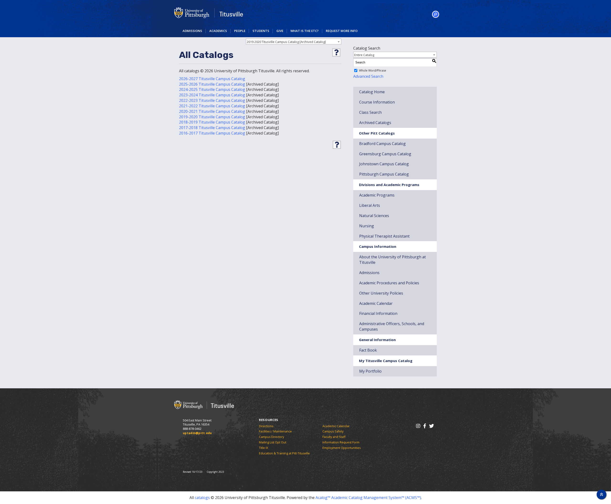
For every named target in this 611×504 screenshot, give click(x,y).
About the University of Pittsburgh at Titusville (392, 259)
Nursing (366, 226)
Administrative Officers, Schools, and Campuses (391, 326)
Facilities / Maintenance (275, 431)
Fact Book (368, 350)
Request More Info (342, 31)
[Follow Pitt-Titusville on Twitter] (431, 426)
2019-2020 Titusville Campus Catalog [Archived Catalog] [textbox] (286, 42)
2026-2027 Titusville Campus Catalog (212, 78)
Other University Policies (381, 293)
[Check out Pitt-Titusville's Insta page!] (418, 426)
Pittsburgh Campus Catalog (384, 174)
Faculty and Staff (333, 437)
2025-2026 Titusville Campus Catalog (212, 84)
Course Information (377, 102)
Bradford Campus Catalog (382, 143)
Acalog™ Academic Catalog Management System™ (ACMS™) (368, 497)
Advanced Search (368, 76)
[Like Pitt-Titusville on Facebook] (425, 426)
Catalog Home (372, 91)
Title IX (263, 448)
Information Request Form (340, 442)
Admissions (192, 31)
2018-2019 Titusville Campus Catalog (212, 122)
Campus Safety (332, 431)
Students (261, 31)
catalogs (202, 497)
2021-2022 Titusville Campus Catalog (212, 106)
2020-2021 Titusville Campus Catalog (212, 111)
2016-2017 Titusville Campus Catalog (212, 133)
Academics (218, 31)
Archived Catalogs (375, 122)
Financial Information (378, 313)
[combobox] (293, 41)
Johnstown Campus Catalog (384, 163)
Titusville (231, 14)
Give (279, 31)
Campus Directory (271, 437)
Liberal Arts (369, 205)
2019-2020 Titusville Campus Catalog (212, 117)
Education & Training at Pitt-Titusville (284, 453)
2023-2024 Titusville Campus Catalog (212, 95)
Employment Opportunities (341, 448)
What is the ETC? (304, 31)
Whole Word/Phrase (372, 70)
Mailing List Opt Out (272, 442)
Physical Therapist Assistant (384, 236)
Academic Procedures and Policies (389, 283)
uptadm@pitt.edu (197, 433)
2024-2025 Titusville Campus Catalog (212, 89)
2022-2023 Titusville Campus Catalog (212, 100)
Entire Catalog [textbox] (364, 55)
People (239, 31)
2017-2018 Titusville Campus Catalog (212, 127)
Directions (266, 426)
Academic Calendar (376, 303)
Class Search (370, 112)
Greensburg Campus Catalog (385, 153)
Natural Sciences (374, 215)
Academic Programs (377, 195)
